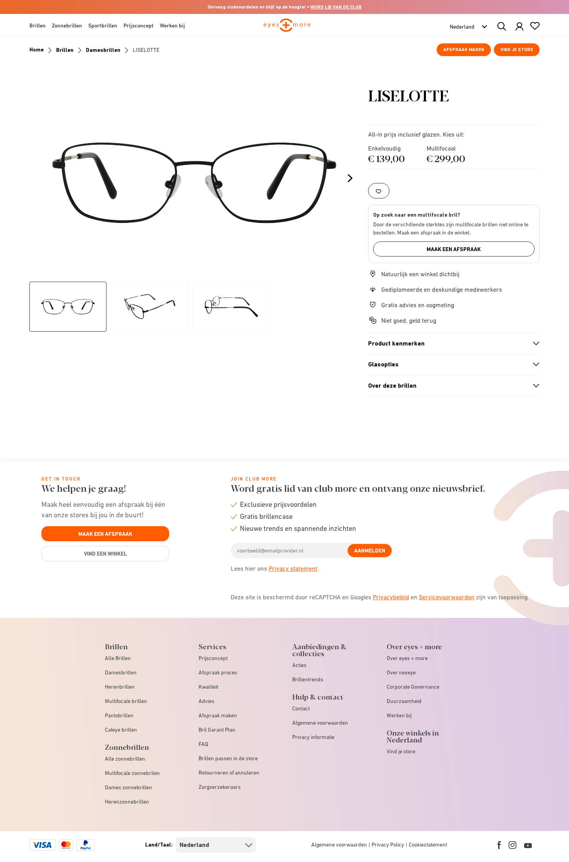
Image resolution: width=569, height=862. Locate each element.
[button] (519, 27)
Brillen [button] (37, 25)
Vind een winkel (105, 554)
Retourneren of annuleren (229, 773)
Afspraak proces (218, 672)
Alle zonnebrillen (125, 759)
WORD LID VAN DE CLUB (336, 7)
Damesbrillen (103, 50)
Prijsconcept (213, 658)
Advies (206, 701)
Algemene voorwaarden (320, 723)
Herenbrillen (120, 687)
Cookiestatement (428, 844)
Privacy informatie (313, 737)
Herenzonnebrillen (127, 802)
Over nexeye (401, 672)
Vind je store (516, 49)
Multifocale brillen (126, 701)
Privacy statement (293, 568)
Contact (301, 708)
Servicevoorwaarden (447, 596)
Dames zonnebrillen (128, 787)
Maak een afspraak (454, 249)
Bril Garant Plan (217, 730)
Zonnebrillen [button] (67, 25)
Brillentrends (307, 679)
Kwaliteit (208, 687)
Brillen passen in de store (228, 758)
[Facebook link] (499, 845)
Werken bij (399, 715)
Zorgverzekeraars (220, 787)
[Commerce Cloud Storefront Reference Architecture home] (287, 28)
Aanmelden (369, 550)
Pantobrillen (119, 715)
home (36, 49)
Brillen (65, 50)
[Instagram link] (512, 845)
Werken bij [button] (172, 25)
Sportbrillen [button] (102, 25)
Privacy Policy (388, 844)
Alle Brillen (118, 658)
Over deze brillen (450, 386)
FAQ (203, 744)
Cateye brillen (121, 730)
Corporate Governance (413, 687)
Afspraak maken (463, 49)
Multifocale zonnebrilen (132, 773)
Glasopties (450, 364)
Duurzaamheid (404, 701)
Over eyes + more (407, 658)
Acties (299, 665)
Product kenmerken (450, 343)
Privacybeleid (391, 596)
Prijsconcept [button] (138, 25)
